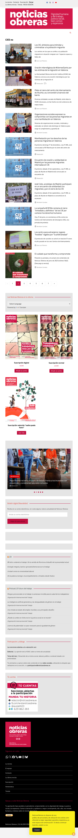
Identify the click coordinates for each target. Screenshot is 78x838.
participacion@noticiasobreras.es (39, 665)
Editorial (10, 652)
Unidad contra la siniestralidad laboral (20, 571)
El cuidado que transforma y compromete (52, 253)
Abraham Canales (42, 132)
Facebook (47, 2)
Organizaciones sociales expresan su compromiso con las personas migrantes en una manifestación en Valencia (53, 117)
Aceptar (37, 830)
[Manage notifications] (73, 834)
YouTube (56, 2)
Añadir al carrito (21, 371)
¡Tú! (10, 556)
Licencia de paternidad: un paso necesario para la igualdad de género (31, 626)
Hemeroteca (9, 787)
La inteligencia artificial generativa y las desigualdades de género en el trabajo (34, 602)
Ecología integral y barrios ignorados (20, 567)
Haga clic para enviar (17, 521)
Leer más (21, 433)
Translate (23, 307)
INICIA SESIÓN (28, 5)
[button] (34, 492)
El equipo (8, 768)
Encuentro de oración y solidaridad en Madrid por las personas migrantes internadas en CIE (51, 162)
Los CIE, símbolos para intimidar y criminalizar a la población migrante (50, 46)
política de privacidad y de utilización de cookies (49, 818)
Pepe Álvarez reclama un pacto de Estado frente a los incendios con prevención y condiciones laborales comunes (38, 482)
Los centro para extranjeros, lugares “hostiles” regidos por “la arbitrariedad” (51, 233)
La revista (8, 2)
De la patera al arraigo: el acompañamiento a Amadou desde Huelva (30, 576)
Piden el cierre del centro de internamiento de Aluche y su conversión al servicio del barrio (53, 93)
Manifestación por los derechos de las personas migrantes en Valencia (51, 139)
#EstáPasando (15, 476)
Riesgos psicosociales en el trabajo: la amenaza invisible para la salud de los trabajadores (38, 594)
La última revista (11, 5)
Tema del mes (12, 656)
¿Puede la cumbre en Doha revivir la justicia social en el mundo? (29, 618)
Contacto (16, 2)
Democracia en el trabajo (41, 567)
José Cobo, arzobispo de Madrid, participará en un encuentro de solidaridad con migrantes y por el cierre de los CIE (53, 186)
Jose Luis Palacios (42, 61)
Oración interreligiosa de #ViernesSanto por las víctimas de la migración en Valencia (53, 69)
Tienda (20, 5)
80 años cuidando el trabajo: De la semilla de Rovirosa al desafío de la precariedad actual (38, 562)
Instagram (53, 2)
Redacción (40, 83)
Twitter (50, 2)
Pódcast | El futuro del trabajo (20, 588)
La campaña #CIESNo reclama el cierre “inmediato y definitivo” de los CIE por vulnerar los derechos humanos (51, 210)
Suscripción (24, 2)
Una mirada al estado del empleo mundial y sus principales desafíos (30, 610)
